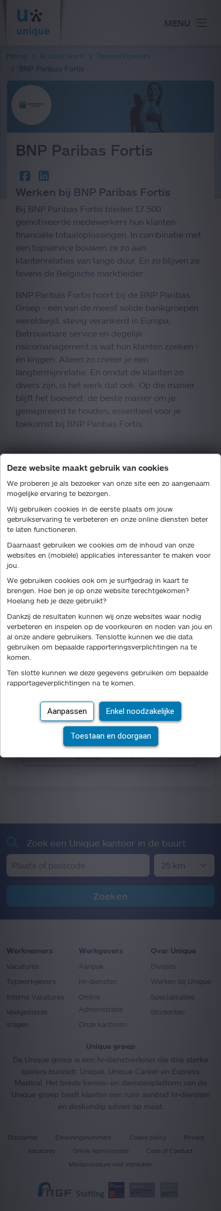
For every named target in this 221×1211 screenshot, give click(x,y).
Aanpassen (67, 711)
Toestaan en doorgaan (110, 736)
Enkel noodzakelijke (140, 711)
